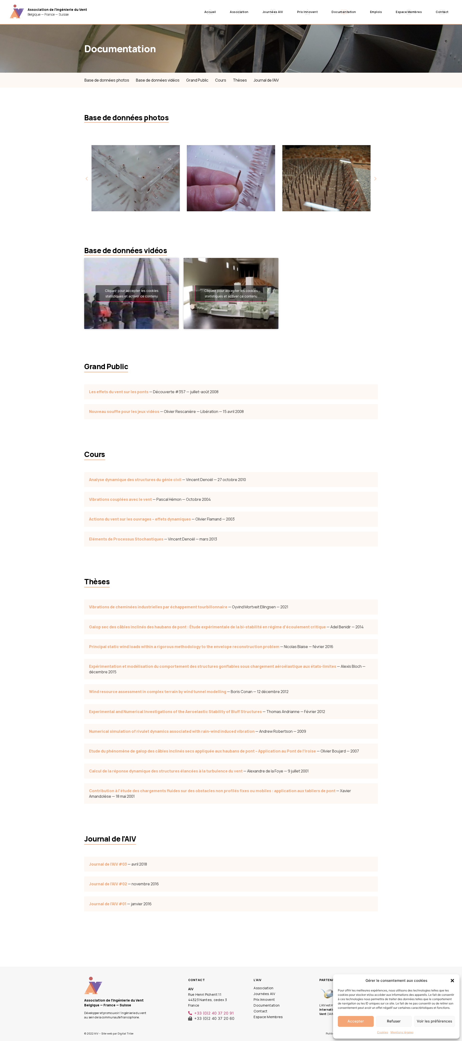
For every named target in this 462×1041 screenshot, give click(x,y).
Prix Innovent (307, 12)
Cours (220, 80)
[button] (452, 980)
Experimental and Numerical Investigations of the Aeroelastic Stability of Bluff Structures (175, 711)
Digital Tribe (126, 1033)
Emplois (376, 12)
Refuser (394, 1021)
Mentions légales (402, 1032)
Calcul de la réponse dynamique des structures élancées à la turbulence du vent (166, 771)
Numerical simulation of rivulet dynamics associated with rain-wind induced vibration (172, 731)
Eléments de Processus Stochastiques (126, 539)
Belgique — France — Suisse (57, 12)
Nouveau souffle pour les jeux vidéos (124, 411)
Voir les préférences (434, 1021)
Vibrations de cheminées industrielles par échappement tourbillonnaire (158, 607)
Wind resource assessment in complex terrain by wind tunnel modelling (157, 691)
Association (239, 12)
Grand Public (197, 80)
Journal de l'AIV (266, 80)
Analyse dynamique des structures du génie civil (135, 479)
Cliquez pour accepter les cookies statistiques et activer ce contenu (131, 293)
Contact (442, 12)
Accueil (210, 12)
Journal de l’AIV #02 (108, 884)
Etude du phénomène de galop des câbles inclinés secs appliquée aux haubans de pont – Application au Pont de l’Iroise (202, 751)
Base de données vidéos (158, 80)
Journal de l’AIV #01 (107, 903)
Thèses (240, 80)
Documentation (344, 12)
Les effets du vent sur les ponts (118, 391)
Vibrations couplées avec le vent (120, 499)
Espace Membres (409, 12)
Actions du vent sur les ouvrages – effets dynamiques (140, 519)
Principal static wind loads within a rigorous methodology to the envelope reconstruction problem (184, 646)
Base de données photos (106, 80)
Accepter (355, 1021)
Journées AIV (273, 12)
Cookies (382, 1032)
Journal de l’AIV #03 (108, 864)
